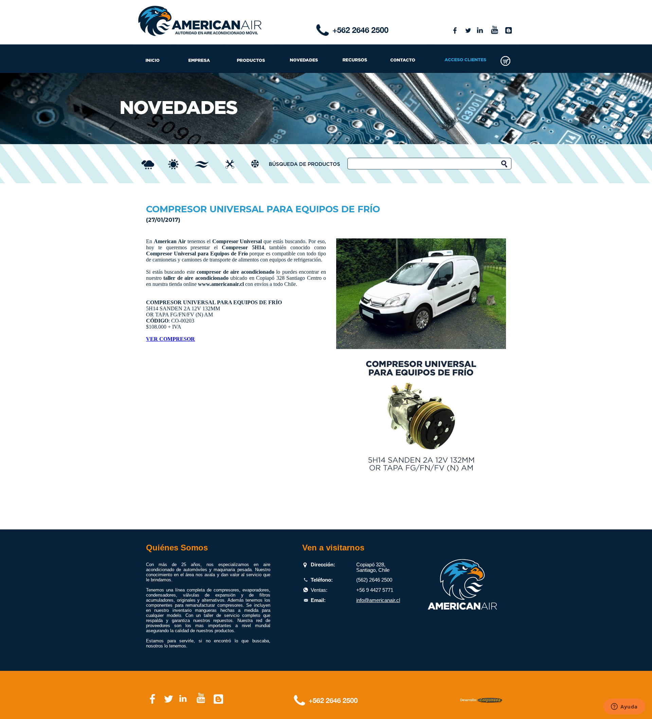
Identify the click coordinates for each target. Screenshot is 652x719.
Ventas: (319, 590)
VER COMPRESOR (170, 339)
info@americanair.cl (378, 600)
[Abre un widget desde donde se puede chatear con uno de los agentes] (624, 707)
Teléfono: (322, 580)
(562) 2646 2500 (374, 580)
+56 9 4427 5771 (374, 590)
